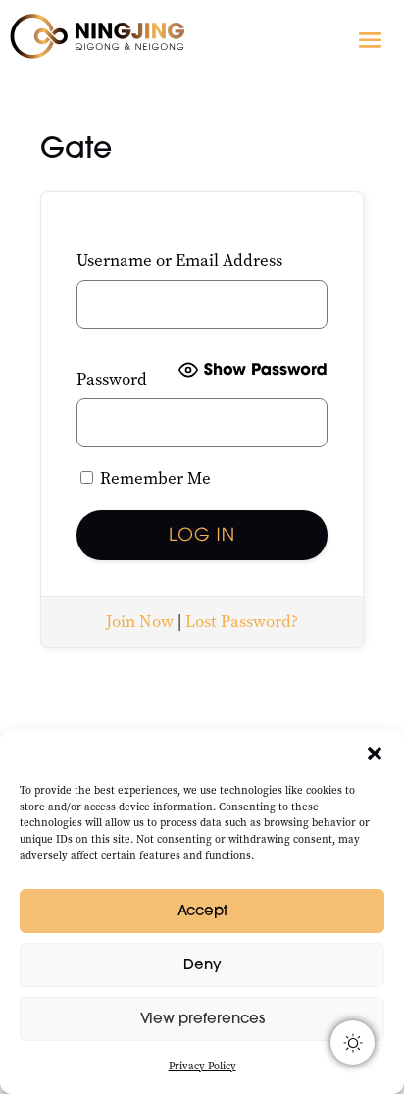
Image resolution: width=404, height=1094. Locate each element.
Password (111, 379)
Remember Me (153, 478)
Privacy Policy (202, 1066)
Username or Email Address (179, 260)
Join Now (140, 621)
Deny (202, 964)
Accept (202, 910)
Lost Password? (241, 621)
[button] (374, 753)
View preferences (202, 1018)
